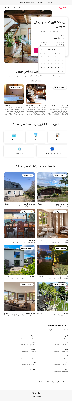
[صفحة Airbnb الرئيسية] (63, 7)
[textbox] (57, 45)
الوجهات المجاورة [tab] (63, 329)
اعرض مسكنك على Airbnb (12, 7)
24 (55, 67)
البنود (32, 398)
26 (48, 67)
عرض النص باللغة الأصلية (26, 2)
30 (59, 71)
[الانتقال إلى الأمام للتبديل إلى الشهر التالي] (41, 49)
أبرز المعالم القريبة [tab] (51, 329)
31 (55, 71)
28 (41, 67)
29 (62, 71)
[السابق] (39, 81)
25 (52, 67)
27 (45, 67)
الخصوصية (38, 398)
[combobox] (49, 38)
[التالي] (32, 81)
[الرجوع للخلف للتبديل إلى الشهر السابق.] (62, 49)
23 (58, 67)
